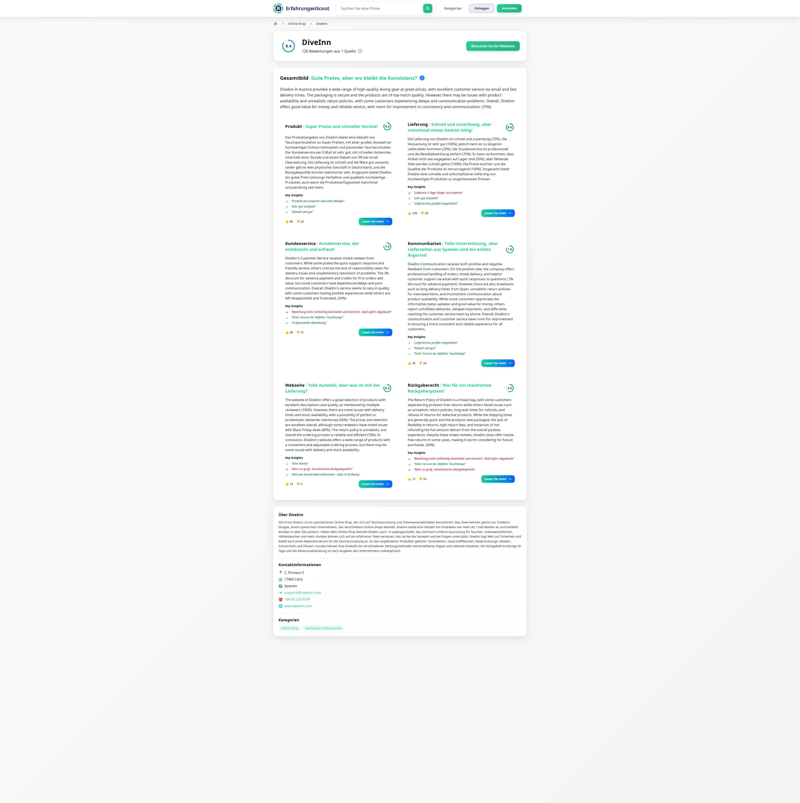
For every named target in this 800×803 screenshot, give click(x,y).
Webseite (295, 385)
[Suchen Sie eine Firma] (427, 8)
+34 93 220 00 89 (297, 599)
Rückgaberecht (424, 385)
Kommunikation (425, 243)
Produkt (294, 126)
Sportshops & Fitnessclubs (323, 628)
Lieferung (418, 124)
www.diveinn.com (298, 606)
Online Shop (297, 24)
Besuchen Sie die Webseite (493, 46)
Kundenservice (301, 243)
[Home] (275, 24)
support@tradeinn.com (302, 592)
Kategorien (453, 8)
